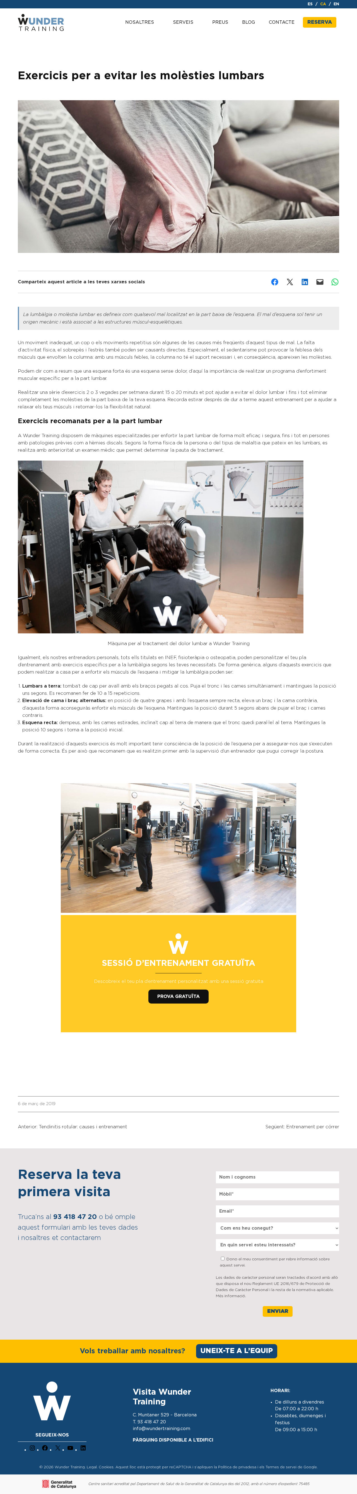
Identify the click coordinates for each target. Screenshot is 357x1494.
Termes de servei (281, 1467)
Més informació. (231, 1296)
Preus (220, 22)
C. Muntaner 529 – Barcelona (165, 1415)
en (336, 4)
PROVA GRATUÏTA (178, 996)
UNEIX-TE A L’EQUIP (237, 1350)
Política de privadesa (237, 1467)
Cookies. (107, 1467)
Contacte (282, 22)
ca (323, 4)
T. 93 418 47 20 (149, 1422)
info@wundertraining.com (161, 1428)
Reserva (319, 22)
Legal (92, 1467)
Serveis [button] (183, 22)
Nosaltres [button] (139, 22)
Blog (248, 22)
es (310, 4)
